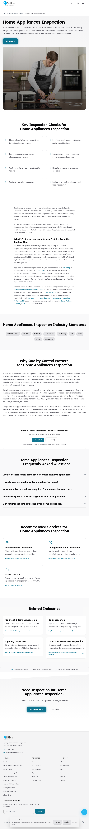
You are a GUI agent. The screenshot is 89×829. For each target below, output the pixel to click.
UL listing (66, 268)
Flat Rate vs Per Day (9, 791)
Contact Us (55, 709)
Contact (63, 777)
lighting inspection (50, 292)
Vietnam (17, 304)
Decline (66, 822)
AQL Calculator (36, 765)
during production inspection (58, 298)
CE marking (39, 270)
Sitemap (63, 780)
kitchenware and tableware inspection (29, 289)
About (62, 762)
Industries (35, 777)
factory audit (19, 301)
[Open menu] (83, 3)
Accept (57, 822)
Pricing (34, 762)
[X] (83, 822)
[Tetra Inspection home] (9, 3)
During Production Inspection (12, 765)
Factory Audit (7, 769)
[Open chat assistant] (84, 812)
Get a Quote (10, 41)
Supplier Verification (10, 777)
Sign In (34, 773)
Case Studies (64, 765)
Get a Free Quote (36, 709)
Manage (74, 822)
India (23, 304)
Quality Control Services (16, 14)
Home (4, 14)
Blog (61, 769)
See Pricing (51, 440)
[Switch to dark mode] (77, 3)
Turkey (68, 301)
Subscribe (40, 811)
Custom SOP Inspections (11, 784)
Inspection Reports (9, 780)
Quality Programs (9, 788)
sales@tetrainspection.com (15, 752)
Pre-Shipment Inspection (11, 762)
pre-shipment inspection (37, 298)
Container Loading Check (11, 773)
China (63, 301)
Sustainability (64, 773)
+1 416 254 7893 (11, 749)
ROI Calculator (36, 769)
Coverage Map (36, 780)
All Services (7, 795)
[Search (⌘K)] (72, 3)
